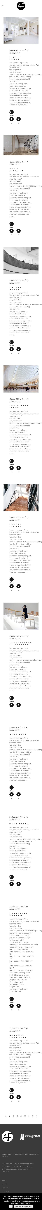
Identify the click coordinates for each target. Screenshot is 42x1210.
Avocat (4, 1184)
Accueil (4, 1180)
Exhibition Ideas (19, 407)
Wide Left (18, 734)
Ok (11, 1206)
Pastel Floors (15, 525)
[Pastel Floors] (21, 497)
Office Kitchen (16, 170)
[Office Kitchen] (21, 145)
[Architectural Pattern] (21, 616)
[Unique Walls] (21, 260)
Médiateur (6, 1188)
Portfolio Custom (18, 914)
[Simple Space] (21, 30)
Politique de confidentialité (23, 1206)
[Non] (39, 1202)
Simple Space (15, 58)
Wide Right (19, 824)
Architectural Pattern (20, 644)
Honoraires (6, 1191)
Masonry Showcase (18, 1036)
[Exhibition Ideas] (21, 379)
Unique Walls (15, 288)
